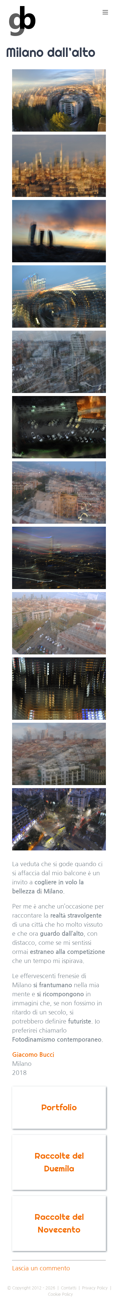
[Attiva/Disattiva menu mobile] (106, 12)
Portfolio (59, 1107)
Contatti (68, 1288)
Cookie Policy (60, 1294)
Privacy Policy (95, 1288)
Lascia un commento (41, 1268)
